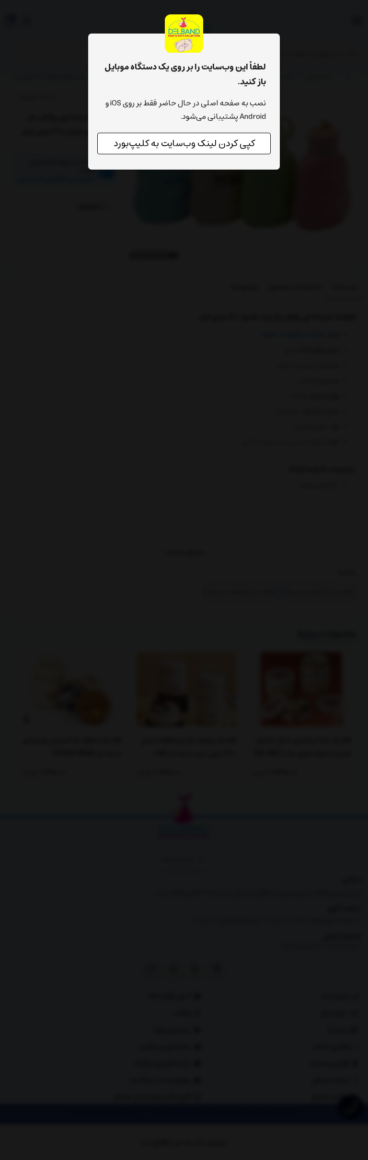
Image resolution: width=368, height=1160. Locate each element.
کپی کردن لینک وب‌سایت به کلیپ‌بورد (184, 143)
